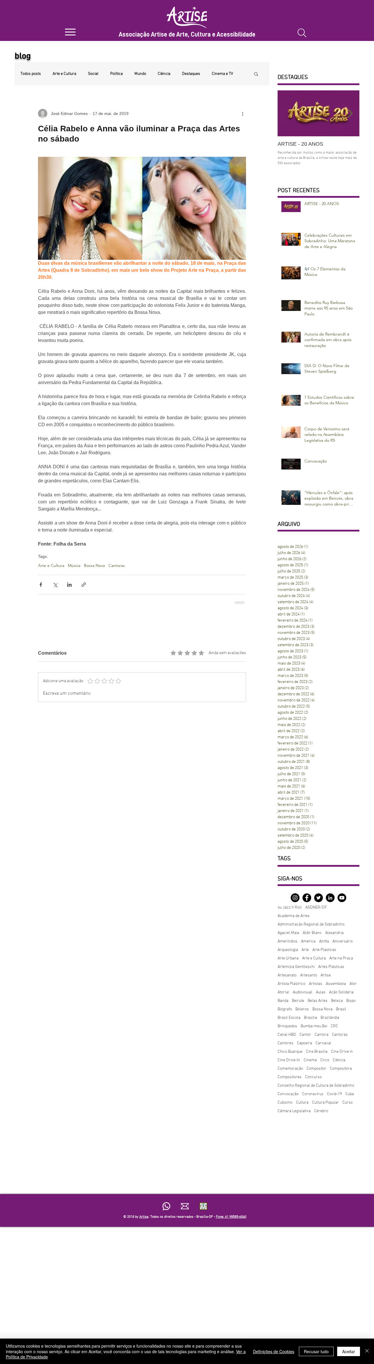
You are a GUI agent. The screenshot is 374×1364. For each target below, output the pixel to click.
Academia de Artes (294, 916)
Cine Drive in (342, 1051)
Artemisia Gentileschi (296, 966)
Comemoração (290, 1068)
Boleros (302, 1009)
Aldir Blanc (312, 932)
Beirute (298, 1000)
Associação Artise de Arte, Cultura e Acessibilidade (187, 34)
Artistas (315, 983)
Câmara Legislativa (294, 1111)
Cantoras (116, 565)
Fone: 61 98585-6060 (231, 1217)
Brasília (310, 1017)
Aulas (320, 992)
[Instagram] (295, 897)
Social (93, 73)
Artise (326, 975)
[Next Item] (350, 113)
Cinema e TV (222, 73)
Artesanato (287, 975)
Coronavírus (312, 1094)
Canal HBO (287, 1034)
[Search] (302, 32)
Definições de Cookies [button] (273, 1351)
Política (116, 73)
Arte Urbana (288, 958)
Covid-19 (334, 1094)
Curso (347, 1102)
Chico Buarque (290, 1051)
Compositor (316, 1068)
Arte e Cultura (64, 73)
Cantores (285, 1043)
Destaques (191, 73)
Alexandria (334, 932)
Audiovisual (302, 992)
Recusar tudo (316, 1351)
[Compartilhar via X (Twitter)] (55, 584)
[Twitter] (318, 897)
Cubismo (285, 1102)
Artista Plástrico (291, 983)
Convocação (288, 1094)
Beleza (337, 1000)
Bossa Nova (94, 565)
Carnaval (323, 1043)
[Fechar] (366, 1351)
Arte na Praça (341, 958)
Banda (283, 1000)
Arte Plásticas (324, 949)
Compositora (341, 1068)
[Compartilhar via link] (83, 584)
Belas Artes (318, 1000)
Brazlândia (330, 1017)
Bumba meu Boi (314, 1026)
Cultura (302, 1102)
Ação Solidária (341, 992)
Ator (353, 983)
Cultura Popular (325, 1102)
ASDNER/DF (316, 907)
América (308, 941)
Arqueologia (288, 949)
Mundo (140, 73)
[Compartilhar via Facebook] (41, 584)
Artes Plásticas (331, 966)
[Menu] (70, 32)
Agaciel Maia (288, 932)
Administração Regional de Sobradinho (311, 924)
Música (74, 565)
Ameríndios (287, 941)
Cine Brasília (317, 1051)
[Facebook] (306, 897)
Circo (324, 1060)
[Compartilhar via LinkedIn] (69, 584)
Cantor (305, 1034)
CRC (334, 1026)
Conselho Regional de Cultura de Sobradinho (316, 1085)
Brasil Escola (289, 1017)
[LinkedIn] (330, 897)
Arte (305, 949)
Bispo (351, 1000)
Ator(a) (283, 992)
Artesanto (308, 975)
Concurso (313, 1077)
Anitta (324, 941)
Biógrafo (285, 1009)
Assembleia (336, 983)
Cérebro (321, 1111)
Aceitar (348, 1351)
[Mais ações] (242, 113)
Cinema (310, 1060)
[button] (256, 73)
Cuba (349, 1094)
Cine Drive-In (289, 1060)
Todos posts (30, 73)
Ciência (164, 73)
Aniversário (343, 941)
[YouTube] (341, 897)
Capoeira (304, 1043)
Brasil (341, 1009)
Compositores (290, 1077)
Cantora (321, 1034)
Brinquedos (287, 1026)
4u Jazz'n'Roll (290, 907)
